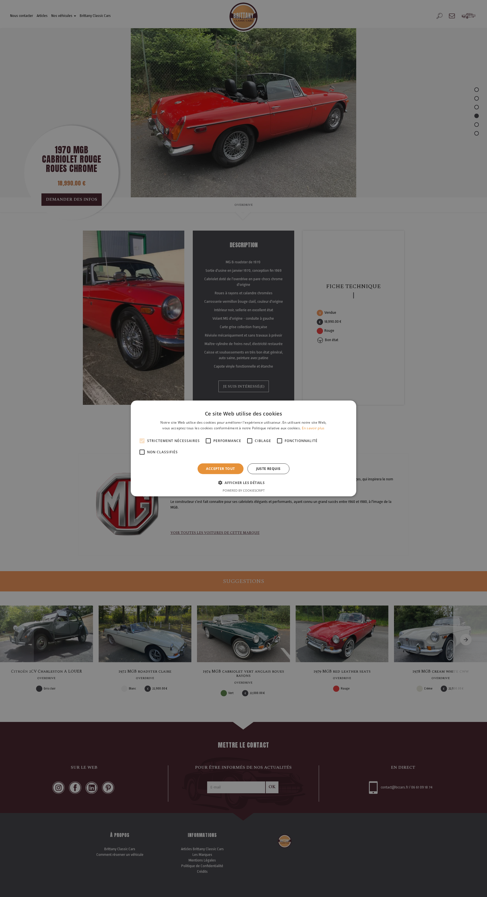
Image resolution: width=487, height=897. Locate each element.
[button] (243, 482)
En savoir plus (313, 428)
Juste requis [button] (268, 468)
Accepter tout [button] (220, 468)
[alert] (243, 448)
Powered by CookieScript (244, 490)
